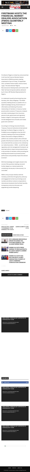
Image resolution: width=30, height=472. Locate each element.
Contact (14, 468)
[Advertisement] (15, 61)
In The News (7, 10)
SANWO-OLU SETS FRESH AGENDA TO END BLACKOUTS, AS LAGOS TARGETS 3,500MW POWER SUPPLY (18, 250)
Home (2, 10)
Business (3, 250)
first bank (7, 210)
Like (27, 382)
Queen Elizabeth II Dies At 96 (22, 227)
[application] (15, 324)
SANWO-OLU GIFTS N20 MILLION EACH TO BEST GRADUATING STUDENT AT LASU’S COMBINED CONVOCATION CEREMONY (17, 259)
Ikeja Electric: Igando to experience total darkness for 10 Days (7, 228)
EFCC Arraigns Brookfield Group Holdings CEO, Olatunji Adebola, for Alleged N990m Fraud (18, 241)
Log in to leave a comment (15, 274)
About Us (20, 468)
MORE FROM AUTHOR (18, 235)
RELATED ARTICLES (7, 235)
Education (4, 259)
